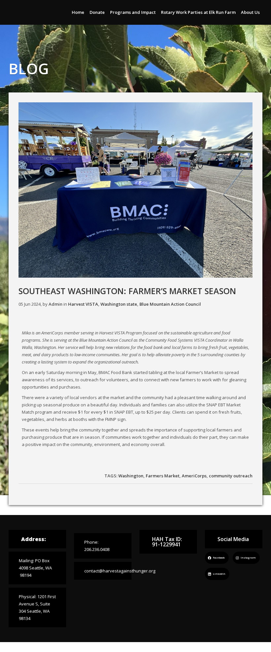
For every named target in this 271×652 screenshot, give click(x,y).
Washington (130, 476)
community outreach (230, 476)
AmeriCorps (194, 476)
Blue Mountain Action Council (170, 304)
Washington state (118, 304)
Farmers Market (162, 476)
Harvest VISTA (83, 304)
